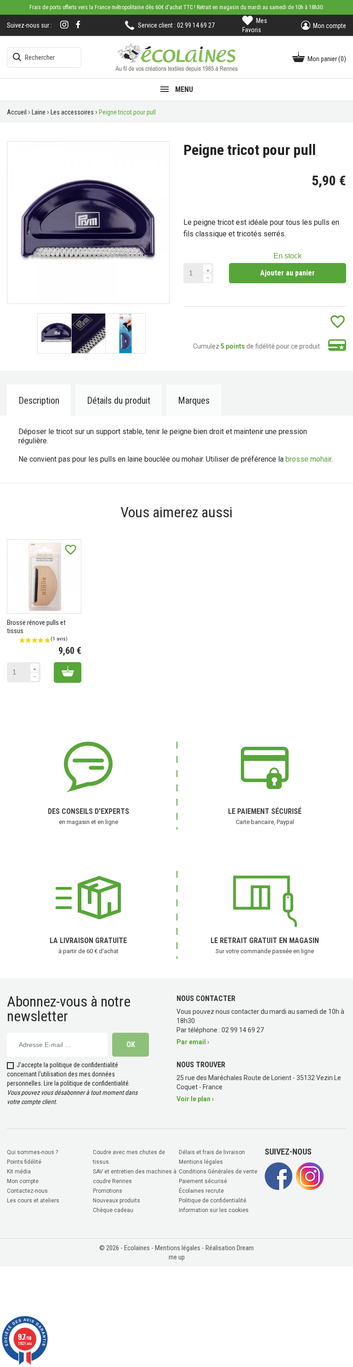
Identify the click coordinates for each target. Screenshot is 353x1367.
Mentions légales (201, 1162)
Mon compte (23, 1181)
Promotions (107, 1191)
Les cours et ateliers (33, 1200)
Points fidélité (24, 1162)
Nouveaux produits (116, 1200)
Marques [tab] (194, 400)
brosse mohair (308, 459)
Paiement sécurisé (203, 1181)
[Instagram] (64, 25)
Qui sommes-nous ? (32, 1152)
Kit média (19, 1171)
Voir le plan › (195, 1099)
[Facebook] (78, 24)
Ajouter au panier (287, 273)
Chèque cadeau (113, 1210)
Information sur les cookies (214, 1210)
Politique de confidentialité (212, 1200)
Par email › (192, 1042)
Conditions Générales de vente (218, 1171)
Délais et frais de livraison (212, 1152)
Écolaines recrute (201, 1191)
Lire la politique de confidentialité (86, 1083)
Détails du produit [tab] (118, 400)
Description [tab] (38, 400)
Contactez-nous (27, 1191)
